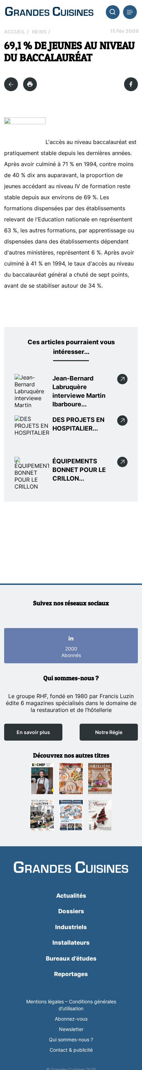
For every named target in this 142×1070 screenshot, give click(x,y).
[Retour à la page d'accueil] (71, 867)
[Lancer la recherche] (113, 12)
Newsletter (71, 1029)
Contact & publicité (71, 1050)
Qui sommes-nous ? (71, 1039)
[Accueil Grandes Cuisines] (49, 12)
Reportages (71, 974)
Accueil (14, 32)
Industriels (71, 927)
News (39, 32)
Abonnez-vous (71, 1019)
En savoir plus (33, 732)
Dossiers (71, 911)
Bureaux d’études (71, 958)
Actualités (71, 895)
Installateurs (71, 942)
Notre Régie (108, 732)
